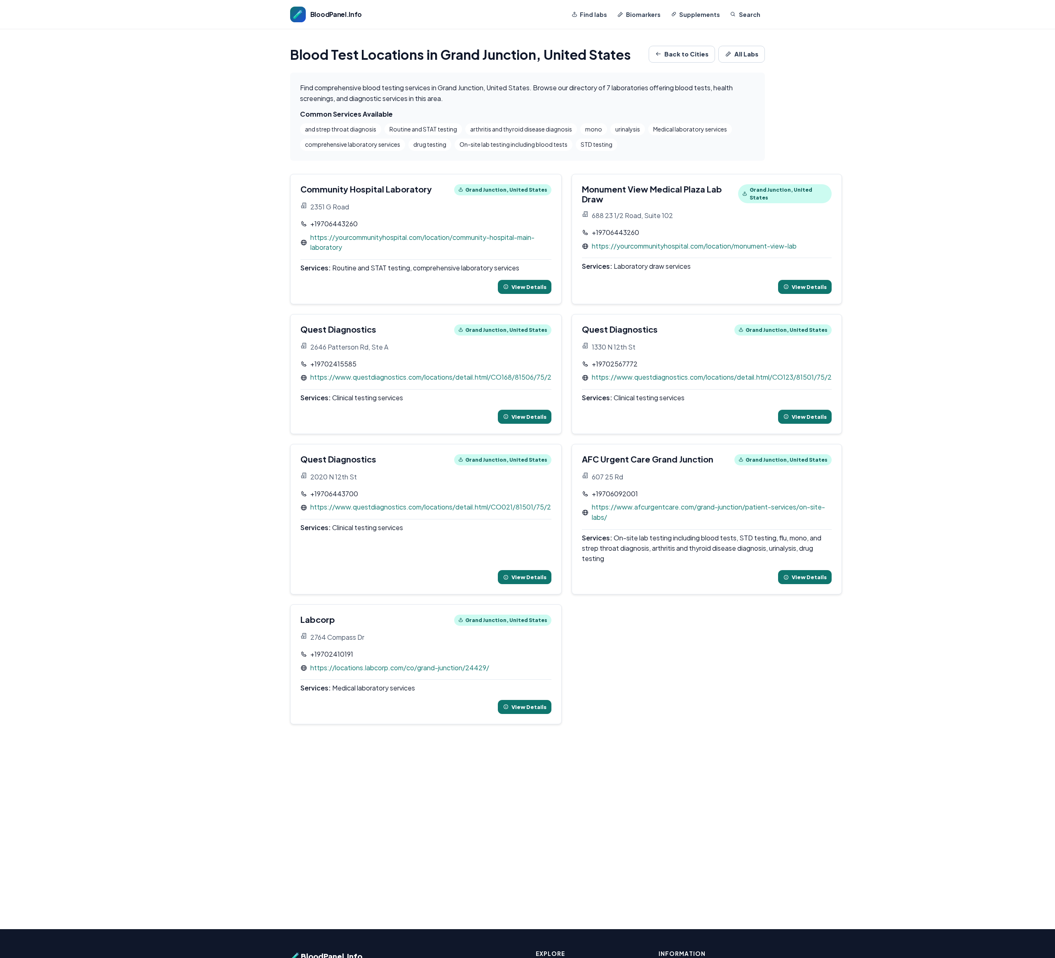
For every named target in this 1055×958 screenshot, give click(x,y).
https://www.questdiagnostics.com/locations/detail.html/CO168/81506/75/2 (430, 377)
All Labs (746, 54)
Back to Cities (686, 54)
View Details (528, 286)
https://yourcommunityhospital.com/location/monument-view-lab (694, 246)
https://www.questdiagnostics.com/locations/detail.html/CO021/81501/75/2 (430, 506)
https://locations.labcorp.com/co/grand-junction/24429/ (399, 667)
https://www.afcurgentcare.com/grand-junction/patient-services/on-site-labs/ (708, 511)
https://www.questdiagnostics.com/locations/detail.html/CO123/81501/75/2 (712, 377)
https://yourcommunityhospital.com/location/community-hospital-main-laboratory (422, 242)
